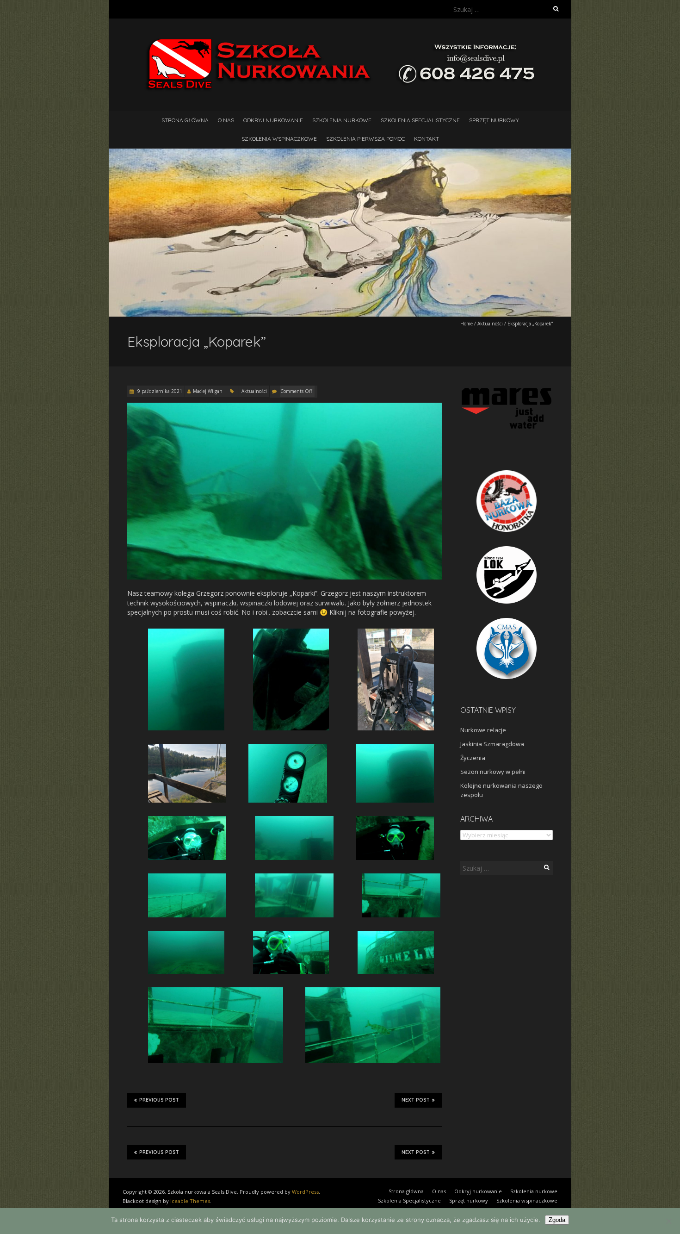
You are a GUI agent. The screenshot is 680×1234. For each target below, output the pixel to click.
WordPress (305, 1191)
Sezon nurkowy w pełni (492, 771)
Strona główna (185, 120)
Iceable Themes (190, 1200)
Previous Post (159, 1100)
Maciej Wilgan (208, 391)
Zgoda (557, 1219)
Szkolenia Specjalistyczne (420, 120)
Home (466, 323)
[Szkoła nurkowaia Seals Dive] (340, 41)
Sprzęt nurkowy (494, 120)
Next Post (416, 1100)
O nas (226, 120)
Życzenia (472, 758)
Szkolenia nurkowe (341, 120)
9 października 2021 (159, 391)
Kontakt (426, 138)
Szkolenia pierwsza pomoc (365, 138)
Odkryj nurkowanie (273, 120)
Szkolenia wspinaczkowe (279, 138)
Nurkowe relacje (483, 730)
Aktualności (490, 323)
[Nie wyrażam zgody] (668, 1221)
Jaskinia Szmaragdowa (492, 744)
